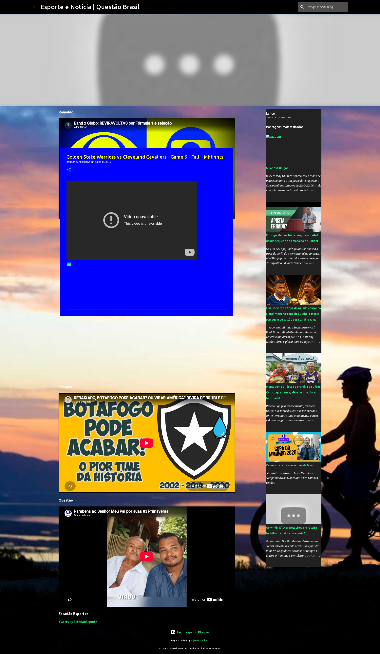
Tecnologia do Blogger (192, 632)
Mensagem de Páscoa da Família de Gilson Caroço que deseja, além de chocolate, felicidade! (293, 392)
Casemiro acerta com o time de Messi (290, 465)
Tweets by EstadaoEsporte (78, 622)
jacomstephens (201, 640)
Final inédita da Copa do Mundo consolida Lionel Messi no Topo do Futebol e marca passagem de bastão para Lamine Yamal (293, 314)
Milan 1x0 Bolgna (277, 168)
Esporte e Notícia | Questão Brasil (90, 6)
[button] (68, 170)
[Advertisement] (147, 349)
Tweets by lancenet (279, 117)
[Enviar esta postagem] (68, 265)
